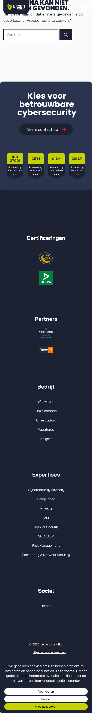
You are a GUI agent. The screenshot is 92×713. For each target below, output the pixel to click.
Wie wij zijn (46, 401)
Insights (46, 439)
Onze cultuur (46, 420)
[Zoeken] (65, 34)
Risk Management (46, 545)
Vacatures (46, 429)
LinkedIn (46, 605)
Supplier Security (46, 527)
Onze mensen (46, 411)
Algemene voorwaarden (49, 652)
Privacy (46, 508)
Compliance (46, 499)
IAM (46, 517)
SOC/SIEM (46, 536)
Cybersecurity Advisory (46, 490)
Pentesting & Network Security (46, 554)
